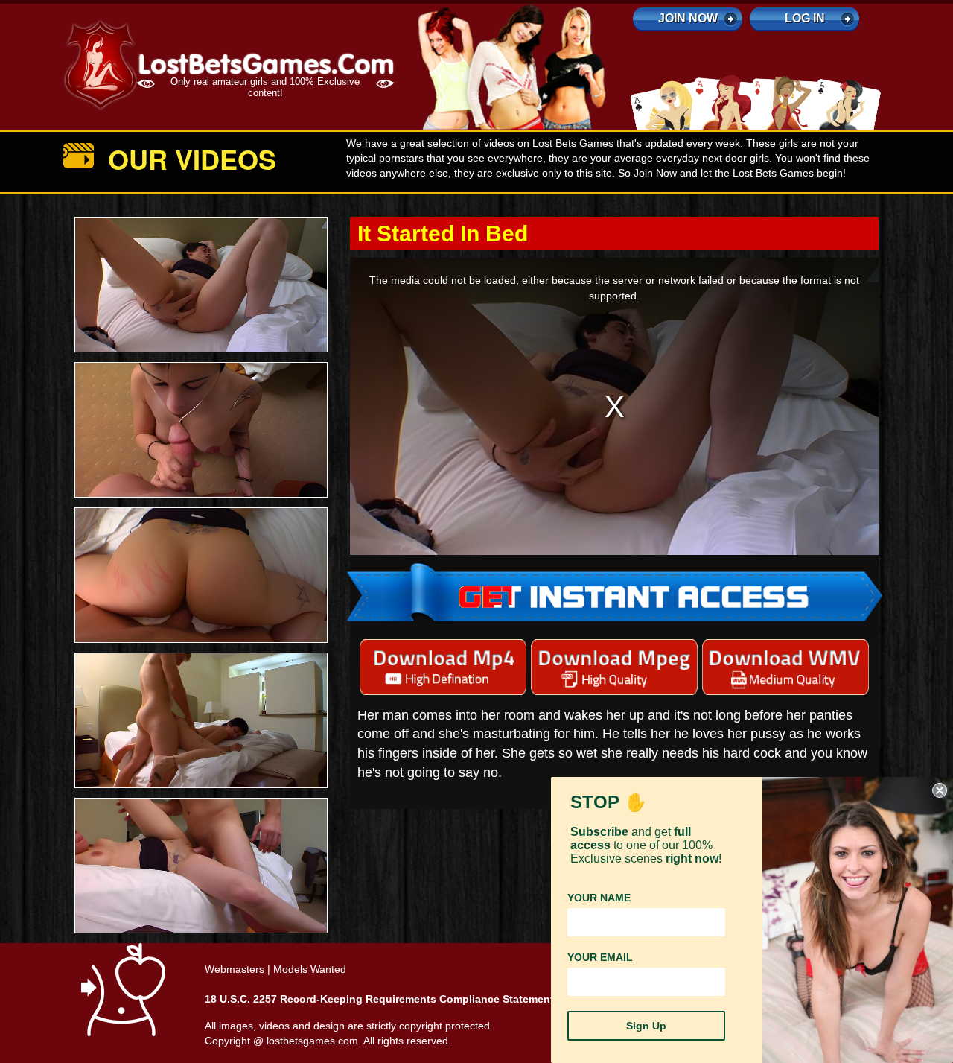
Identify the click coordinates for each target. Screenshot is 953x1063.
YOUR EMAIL (600, 957)
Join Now (688, 18)
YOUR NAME (599, 898)
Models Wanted (309, 969)
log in (805, 18)
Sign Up (646, 1026)
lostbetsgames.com (312, 1041)
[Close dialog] (939, 790)
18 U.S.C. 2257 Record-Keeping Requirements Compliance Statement (379, 999)
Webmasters (234, 969)
